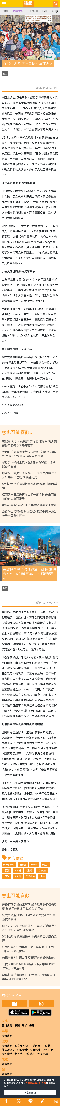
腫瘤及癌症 (8, 1050)
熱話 (24, 1025)
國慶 (18, 876)
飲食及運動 (21, 1046)
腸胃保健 (35, 1050)
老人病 (18, 1054)
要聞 (17, 1025)
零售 (34, 864)
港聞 (4, 73)
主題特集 (33, 11)
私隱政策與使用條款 (35, 1083)
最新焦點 (7, 1025)
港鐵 (29, 870)
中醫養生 (47, 1046)
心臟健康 (22, 1050)
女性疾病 (7, 1054)
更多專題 (42, 1054)
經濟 (23, 864)
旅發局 (31, 876)
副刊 (54, 11)
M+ (43, 876)
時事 (45, 11)
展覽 (7, 870)
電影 (46, 864)
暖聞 (31, 1025)
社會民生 (10, 864)
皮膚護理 (29, 1054)
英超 (7, 876)
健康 (6, 11)
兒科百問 (47, 1050)
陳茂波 (42, 870)
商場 (18, 870)
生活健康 (35, 1046)
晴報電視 (18, 11)
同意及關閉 (30, 1092)
